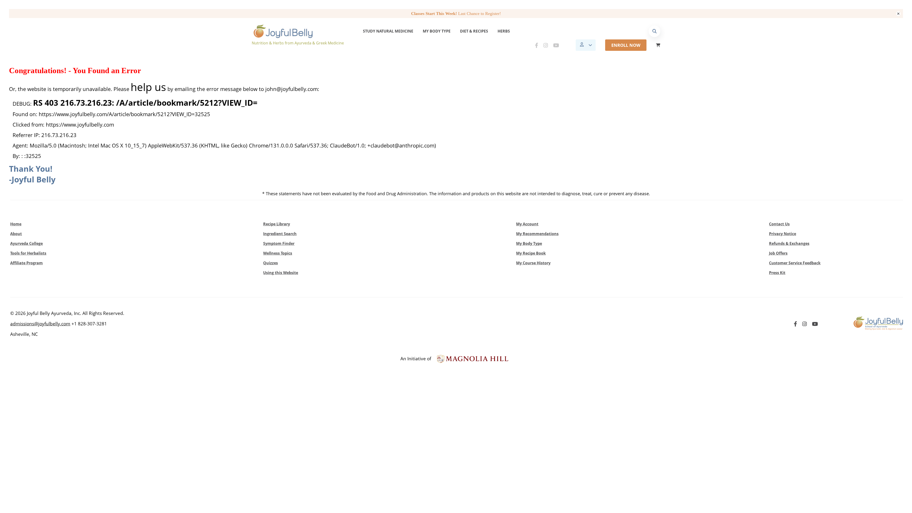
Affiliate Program (26, 263)
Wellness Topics (277, 253)
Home (15, 224)
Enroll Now (625, 45)
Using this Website (280, 272)
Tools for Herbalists (28, 253)
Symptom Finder (278, 243)
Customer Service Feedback (795, 263)
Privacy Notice (782, 233)
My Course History (533, 263)
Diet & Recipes (474, 31)
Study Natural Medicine (388, 31)
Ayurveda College (26, 243)
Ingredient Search (280, 233)
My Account (527, 224)
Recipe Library (276, 224)
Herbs (504, 31)
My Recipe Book (531, 253)
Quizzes (270, 263)
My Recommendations (537, 233)
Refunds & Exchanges (789, 243)
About (16, 233)
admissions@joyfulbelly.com (40, 324)
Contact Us (779, 224)
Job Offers (778, 253)
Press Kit (777, 272)
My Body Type (437, 31)
